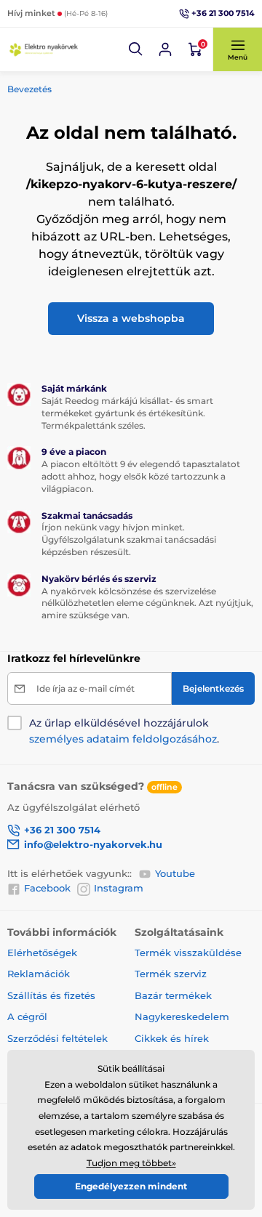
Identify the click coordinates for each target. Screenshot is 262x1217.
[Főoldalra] (43, 50)
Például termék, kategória (103, 83)
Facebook (47, 888)
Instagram (118, 888)
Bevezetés (29, 89)
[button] (136, 49)
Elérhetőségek (42, 952)
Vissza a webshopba (131, 318)
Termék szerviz (171, 973)
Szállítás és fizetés (51, 995)
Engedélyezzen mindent (131, 1186)
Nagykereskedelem (182, 1016)
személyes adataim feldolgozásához (123, 738)
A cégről (27, 1016)
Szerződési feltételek (57, 1038)
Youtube (175, 873)
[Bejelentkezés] (165, 49)
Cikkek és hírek (172, 1038)
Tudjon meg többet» (131, 1162)
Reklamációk (38, 973)
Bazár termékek (173, 995)
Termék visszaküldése (188, 952)
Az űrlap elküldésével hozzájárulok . (124, 730)
